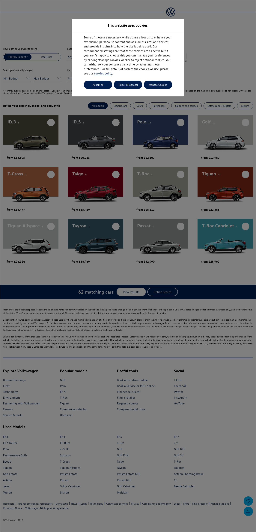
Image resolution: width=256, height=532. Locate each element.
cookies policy (103, 73)
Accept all (98, 84)
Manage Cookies (158, 84)
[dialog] (128, 266)
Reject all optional (128, 84)
